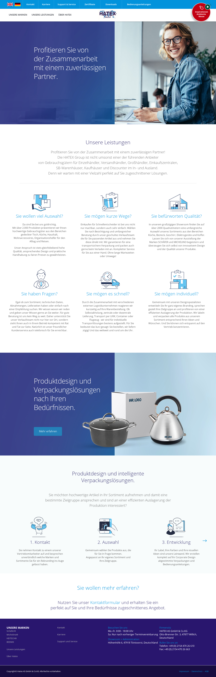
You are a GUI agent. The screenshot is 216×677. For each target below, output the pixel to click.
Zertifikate (90, 4)
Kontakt (30, 4)
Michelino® (12, 634)
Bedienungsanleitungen (139, 4)
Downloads (111, 4)
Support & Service (67, 4)
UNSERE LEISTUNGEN (43, 14)
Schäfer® (11, 631)
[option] (40, 541)
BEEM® (10, 642)
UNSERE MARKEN (18, 14)
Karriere (46, 4)
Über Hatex (12, 656)
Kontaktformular (105, 602)
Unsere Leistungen (16, 649)
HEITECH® (12, 638)
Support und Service (67, 641)
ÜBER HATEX (64, 14)
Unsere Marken (18, 627)
